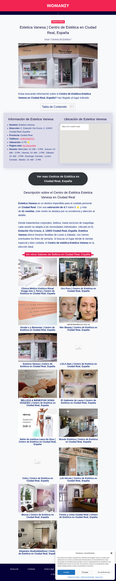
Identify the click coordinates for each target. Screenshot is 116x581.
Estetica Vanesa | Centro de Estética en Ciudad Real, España (37, 365)
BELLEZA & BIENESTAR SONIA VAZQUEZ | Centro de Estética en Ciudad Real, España (38, 403)
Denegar (85, 572)
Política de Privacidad (87, 577)
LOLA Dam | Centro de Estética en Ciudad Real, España (78, 365)
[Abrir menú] (58, 13)
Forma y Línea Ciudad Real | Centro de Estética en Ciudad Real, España (78, 515)
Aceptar (66, 572)
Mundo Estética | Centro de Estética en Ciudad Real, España (78, 440)
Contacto (31, 569)
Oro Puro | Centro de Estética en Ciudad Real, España (78, 289)
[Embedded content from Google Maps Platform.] (85, 143)
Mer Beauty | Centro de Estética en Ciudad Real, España (78, 328)
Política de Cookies (74, 577)
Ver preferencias (104, 572)
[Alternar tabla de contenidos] (70, 106)
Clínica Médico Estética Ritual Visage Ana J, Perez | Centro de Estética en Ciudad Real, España (37, 291)
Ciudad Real (58, 22)
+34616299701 (27, 139)
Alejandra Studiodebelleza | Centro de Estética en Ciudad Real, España (37, 552)
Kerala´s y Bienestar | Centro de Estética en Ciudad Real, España (37, 328)
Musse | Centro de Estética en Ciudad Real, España (38, 515)
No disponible (29, 145)
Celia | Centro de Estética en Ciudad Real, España (37, 479)
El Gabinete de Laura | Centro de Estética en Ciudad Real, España (78, 401)
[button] (111, 553)
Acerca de (14, 569)
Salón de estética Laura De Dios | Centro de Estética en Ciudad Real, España (37, 441)
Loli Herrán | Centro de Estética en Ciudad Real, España (78, 479)
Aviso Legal (99, 577)
